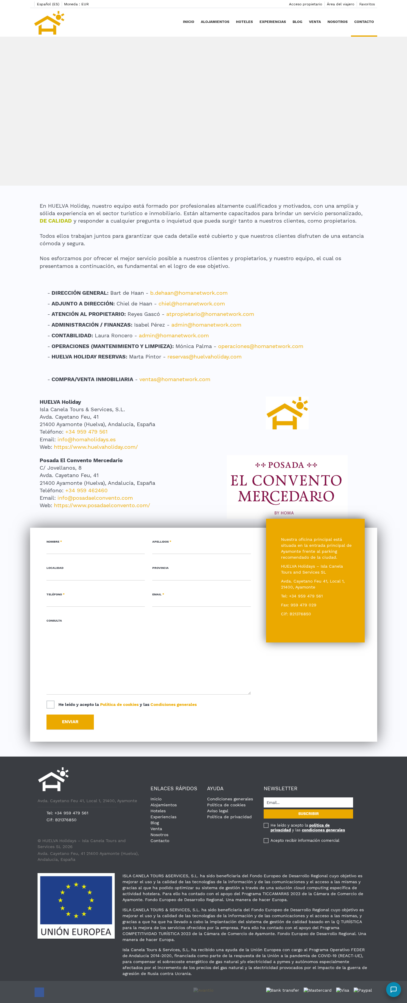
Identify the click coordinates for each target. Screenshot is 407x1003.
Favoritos (367, 4)
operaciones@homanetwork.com (260, 346)
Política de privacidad (229, 816)
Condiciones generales (173, 704)
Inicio (188, 22)
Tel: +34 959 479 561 (67, 813)
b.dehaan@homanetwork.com (189, 293)
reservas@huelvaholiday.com (204, 356)
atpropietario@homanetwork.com (210, 314)
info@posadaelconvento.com (95, 498)
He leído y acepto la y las (127, 704)
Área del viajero (340, 4)
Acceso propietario (305, 4)
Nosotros (337, 22)
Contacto (364, 22)
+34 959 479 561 (86, 431)
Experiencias (273, 22)
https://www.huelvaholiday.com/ (96, 447)
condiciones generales (323, 830)
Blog (297, 22)
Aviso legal (217, 810)
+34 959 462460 (86, 490)
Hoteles (244, 22)
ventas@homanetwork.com (174, 379)
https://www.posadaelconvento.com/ (102, 505)
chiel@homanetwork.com (192, 303)
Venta (315, 22)
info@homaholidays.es (87, 439)
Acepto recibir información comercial (305, 840)
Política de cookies (119, 704)
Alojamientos (215, 22)
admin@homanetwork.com (206, 325)
